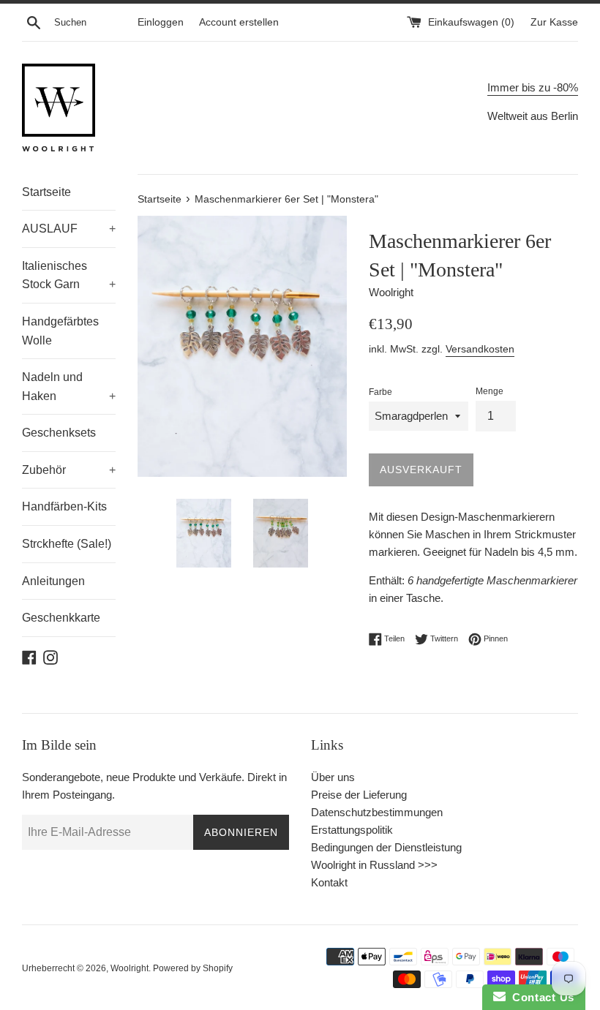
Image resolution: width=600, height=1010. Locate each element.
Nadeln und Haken (69, 386)
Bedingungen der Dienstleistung (386, 847)
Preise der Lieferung (359, 794)
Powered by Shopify (193, 968)
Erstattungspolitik (352, 830)
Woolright (129, 968)
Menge (489, 391)
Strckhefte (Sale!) (66, 544)
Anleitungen (53, 581)
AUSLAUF (69, 228)
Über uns (333, 777)
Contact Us (540, 997)
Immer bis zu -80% (532, 87)
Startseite (46, 192)
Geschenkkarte (61, 617)
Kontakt (329, 882)
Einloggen (161, 22)
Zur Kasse (554, 22)
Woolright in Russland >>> (374, 865)
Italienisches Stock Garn (69, 275)
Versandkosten (480, 349)
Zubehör (69, 470)
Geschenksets (59, 432)
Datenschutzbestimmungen (377, 812)
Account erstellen (239, 22)
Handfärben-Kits (64, 506)
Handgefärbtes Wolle (60, 331)
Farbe (380, 392)
